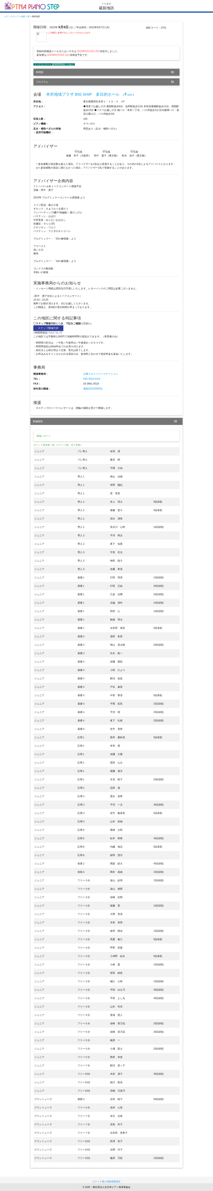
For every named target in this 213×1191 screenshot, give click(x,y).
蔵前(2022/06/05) (92, 388)
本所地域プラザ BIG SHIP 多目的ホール (83, 94)
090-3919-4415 (91, 379)
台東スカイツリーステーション (100, 374)
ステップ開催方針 (48, 328)
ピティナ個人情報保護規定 (106, 1181)
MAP (128, 94)
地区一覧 (25, 16)
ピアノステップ (12, 16)
